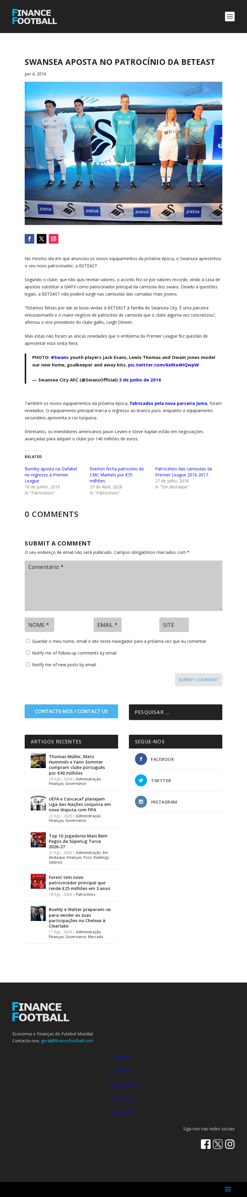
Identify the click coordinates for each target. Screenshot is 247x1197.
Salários (55, 862)
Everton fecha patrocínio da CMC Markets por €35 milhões (117, 475)
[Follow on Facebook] (29, 239)
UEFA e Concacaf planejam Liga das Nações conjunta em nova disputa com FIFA (80, 804)
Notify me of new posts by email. (64, 664)
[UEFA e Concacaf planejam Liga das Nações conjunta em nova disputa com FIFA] (38, 802)
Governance (75, 783)
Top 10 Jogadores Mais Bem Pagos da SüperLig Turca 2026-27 (78, 841)
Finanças (56, 783)
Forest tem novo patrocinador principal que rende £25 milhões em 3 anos (79, 882)
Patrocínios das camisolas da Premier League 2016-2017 (183, 472)
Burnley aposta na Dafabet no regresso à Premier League (51, 475)
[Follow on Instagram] (53, 239)
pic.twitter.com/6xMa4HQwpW (163, 365)
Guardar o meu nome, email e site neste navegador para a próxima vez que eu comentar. (119, 641)
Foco (87, 857)
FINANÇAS (123, 1057)
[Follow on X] (41, 239)
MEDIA (123, 1071)
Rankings (101, 857)
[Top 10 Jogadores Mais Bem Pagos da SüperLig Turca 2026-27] (38, 839)
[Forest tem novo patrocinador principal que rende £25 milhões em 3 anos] (38, 881)
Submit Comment (199, 679)
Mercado (95, 936)
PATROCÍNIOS (123, 1085)
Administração (88, 779)
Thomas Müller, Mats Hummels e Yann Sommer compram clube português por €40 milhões (77, 765)
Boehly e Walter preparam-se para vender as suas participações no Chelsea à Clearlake (80, 918)
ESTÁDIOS (123, 1098)
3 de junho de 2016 (140, 380)
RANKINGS (123, 1112)
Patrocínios (85, 894)
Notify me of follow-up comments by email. (74, 653)
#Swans (60, 357)
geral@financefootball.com (67, 1041)
